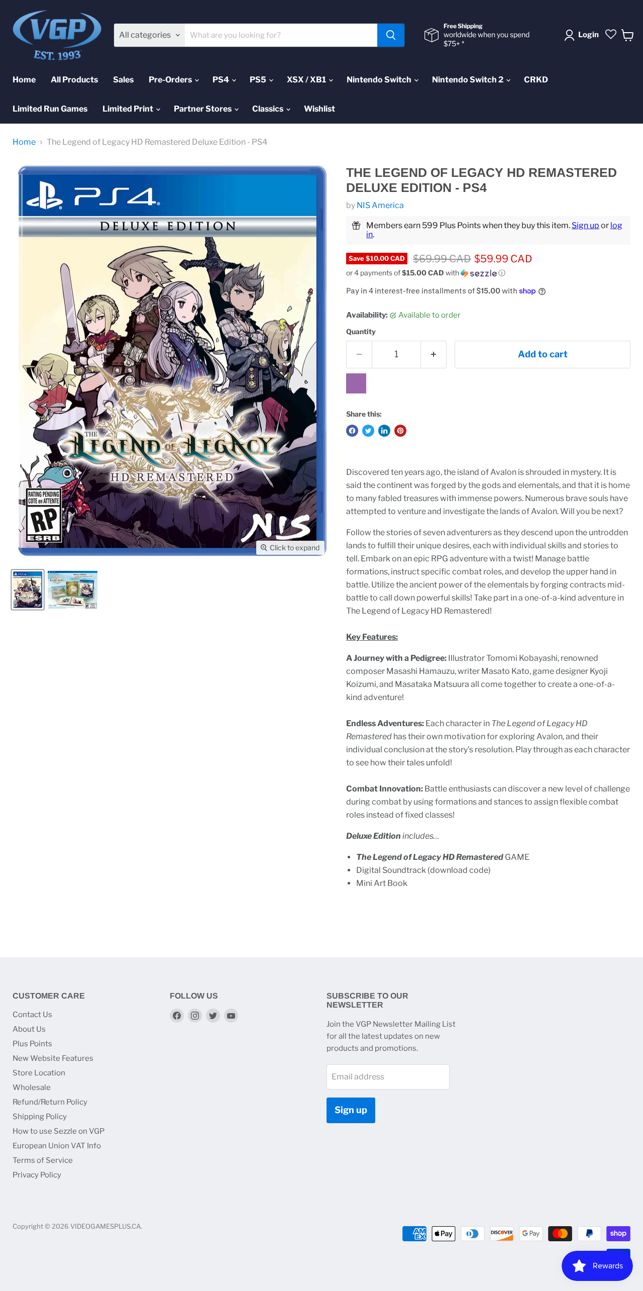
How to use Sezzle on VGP (58, 1131)
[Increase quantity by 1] (434, 354)
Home (24, 79)
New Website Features (53, 1058)
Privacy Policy (37, 1174)
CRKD (536, 79)
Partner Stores (203, 109)
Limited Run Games (50, 109)
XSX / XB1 (307, 79)
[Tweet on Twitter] (368, 431)
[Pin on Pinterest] (400, 431)
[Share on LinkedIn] (384, 431)
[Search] (390, 35)
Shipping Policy (40, 1116)
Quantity (361, 332)
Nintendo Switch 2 (468, 79)
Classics (268, 109)
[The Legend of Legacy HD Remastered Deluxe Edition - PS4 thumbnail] (28, 590)
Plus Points (32, 1043)
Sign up (585, 225)
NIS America (380, 205)
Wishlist (319, 109)
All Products (74, 79)
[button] (488, 273)
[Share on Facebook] (352, 431)
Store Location (39, 1072)
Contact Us (32, 1014)
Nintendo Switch (380, 79)
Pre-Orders (171, 79)
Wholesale (32, 1087)
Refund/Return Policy (50, 1102)
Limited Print (128, 109)
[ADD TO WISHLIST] (356, 383)
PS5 (259, 79)
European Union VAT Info (57, 1145)
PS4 (221, 79)
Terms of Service (43, 1160)
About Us (29, 1029)
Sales (123, 79)
